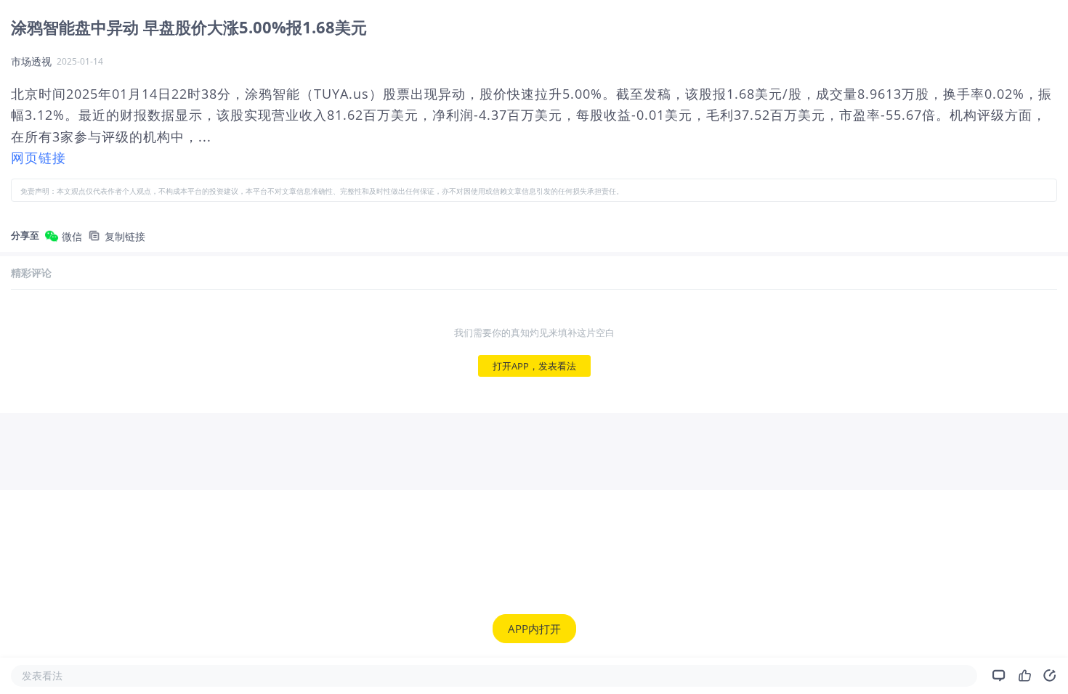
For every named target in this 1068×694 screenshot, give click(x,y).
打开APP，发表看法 (534, 365)
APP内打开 (534, 628)
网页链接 (38, 157)
